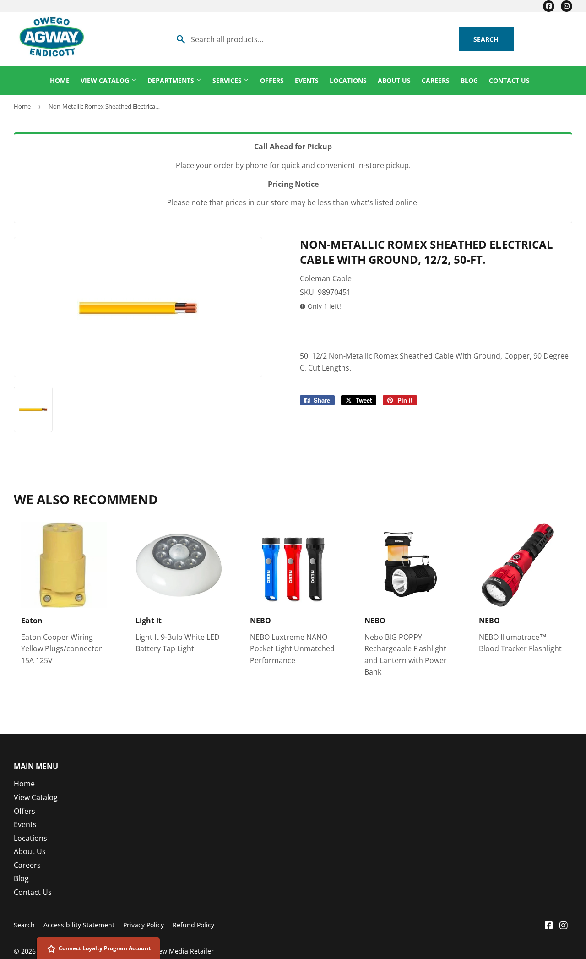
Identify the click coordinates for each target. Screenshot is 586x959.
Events (307, 80)
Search (493, 39)
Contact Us (509, 80)
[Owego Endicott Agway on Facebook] (549, 926)
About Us (394, 80)
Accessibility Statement (78, 925)
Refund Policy (193, 925)
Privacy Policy (143, 925)
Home (60, 80)
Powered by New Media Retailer (165, 951)
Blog (469, 80)
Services (228, 80)
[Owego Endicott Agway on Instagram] (563, 926)
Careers (436, 80)
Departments (171, 80)
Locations (348, 80)
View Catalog (106, 80)
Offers (272, 80)
